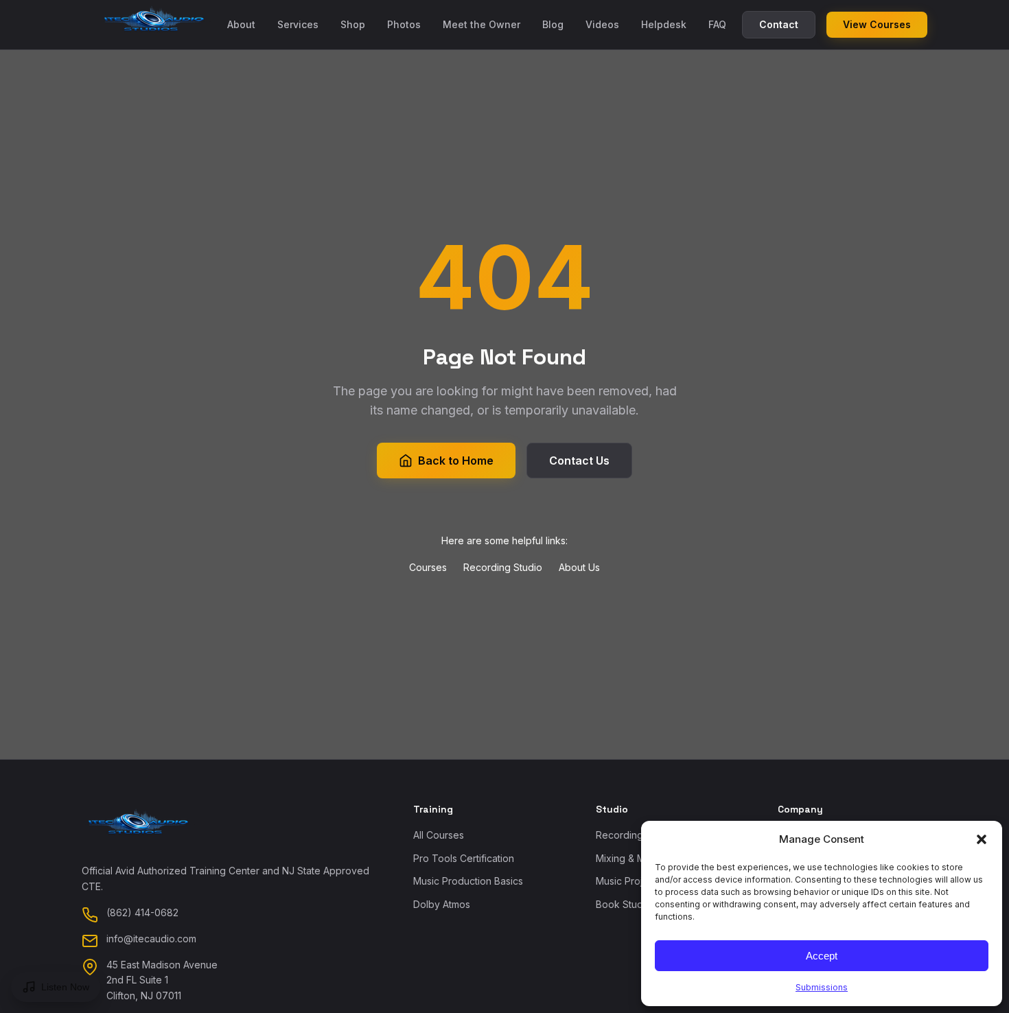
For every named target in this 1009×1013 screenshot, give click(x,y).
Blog (553, 24)
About (241, 24)
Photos (404, 24)
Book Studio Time (636, 904)
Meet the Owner (481, 24)
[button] (981, 839)
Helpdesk (663, 24)
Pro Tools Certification (463, 858)
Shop (352, 24)
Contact (778, 24)
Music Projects (629, 881)
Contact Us (579, 460)
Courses (428, 567)
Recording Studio (502, 567)
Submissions (822, 987)
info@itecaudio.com (151, 938)
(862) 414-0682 (142, 912)
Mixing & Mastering (639, 858)
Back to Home (456, 460)
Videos (602, 24)
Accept (821, 956)
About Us (579, 567)
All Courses (438, 835)
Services (297, 24)
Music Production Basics (468, 881)
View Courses (877, 24)
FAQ (717, 24)
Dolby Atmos (441, 904)
